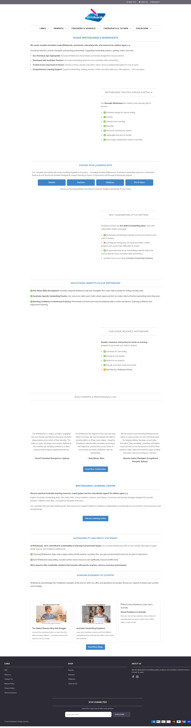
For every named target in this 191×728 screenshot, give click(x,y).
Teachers (81, 182)
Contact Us (8, 679)
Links (43, 28)
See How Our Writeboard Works (119, 370)
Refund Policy (9, 684)
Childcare (142, 28)
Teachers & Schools (83, 28)
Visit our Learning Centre (95, 518)
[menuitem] (44, 28)
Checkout (155, 2)
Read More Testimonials (95, 469)
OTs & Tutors (139, 182)
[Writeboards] (95, 15)
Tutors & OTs (72, 684)
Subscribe (119, 714)
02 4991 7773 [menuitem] (131, 2)
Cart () (144, 2)
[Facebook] (133, 676)
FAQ (5, 670)
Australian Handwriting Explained (139, 258)
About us (7, 675)
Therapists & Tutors (116, 28)
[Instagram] (137, 676)
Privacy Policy (9, 688)
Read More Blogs (95, 647)
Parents (59, 28)
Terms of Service (10, 693)
